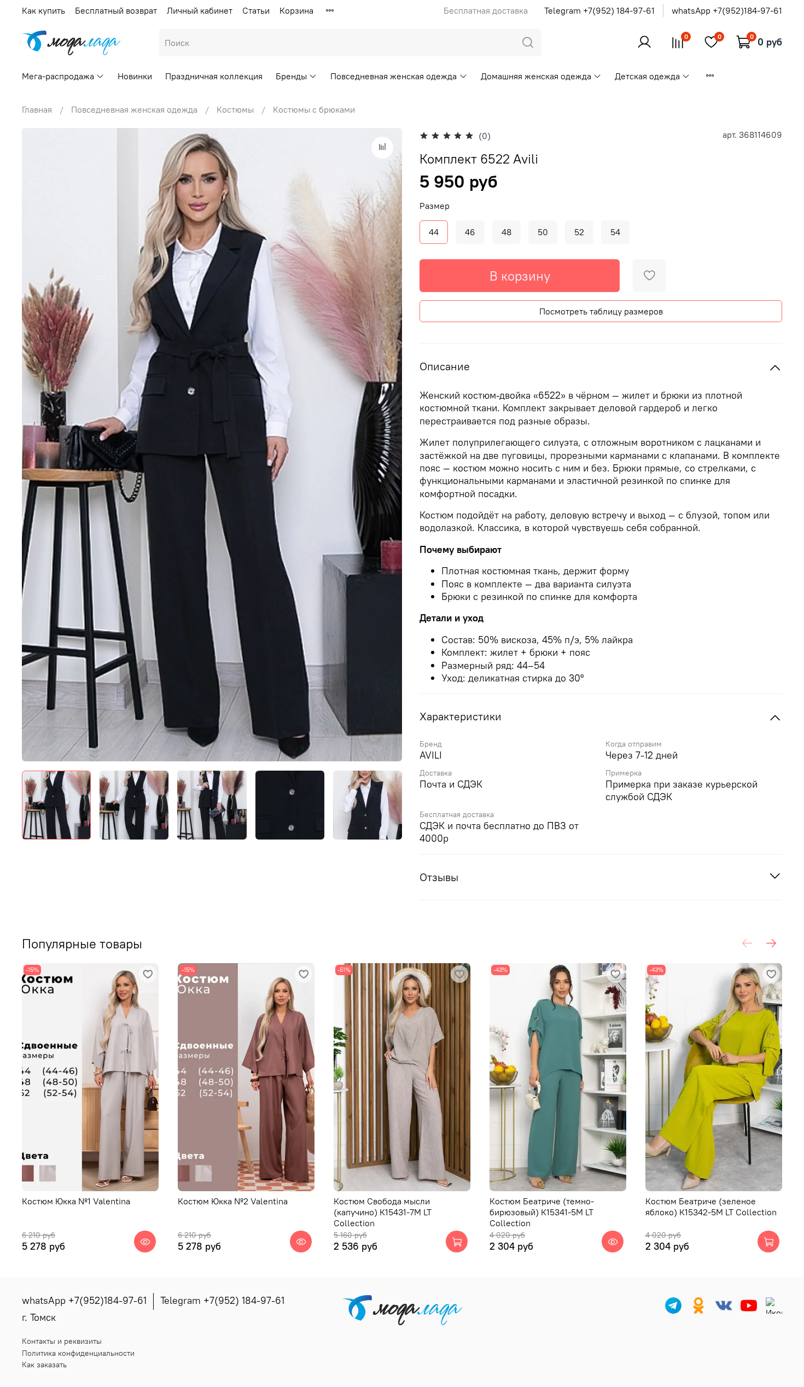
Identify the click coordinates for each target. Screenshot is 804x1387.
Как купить (43, 10)
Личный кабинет (199, 10)
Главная (37, 109)
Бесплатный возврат (116, 10)
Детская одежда (647, 76)
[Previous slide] (39, 445)
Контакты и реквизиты (62, 1341)
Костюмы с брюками (314, 109)
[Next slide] (384, 445)
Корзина (296, 10)
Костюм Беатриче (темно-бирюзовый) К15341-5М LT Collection (542, 1212)
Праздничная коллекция (214, 76)
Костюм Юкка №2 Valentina (233, 1201)
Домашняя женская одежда (536, 76)
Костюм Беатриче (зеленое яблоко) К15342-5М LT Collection (711, 1206)
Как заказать (44, 1364)
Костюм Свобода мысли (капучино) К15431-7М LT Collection (383, 1212)
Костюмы (235, 109)
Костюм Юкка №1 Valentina (76, 1201)
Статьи (256, 10)
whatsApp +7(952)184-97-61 (727, 10)
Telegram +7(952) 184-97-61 (599, 10)
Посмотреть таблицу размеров (601, 311)
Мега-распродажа (58, 76)
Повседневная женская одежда (393, 76)
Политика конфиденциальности (78, 1353)
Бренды (291, 76)
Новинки (135, 76)
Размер (435, 206)
